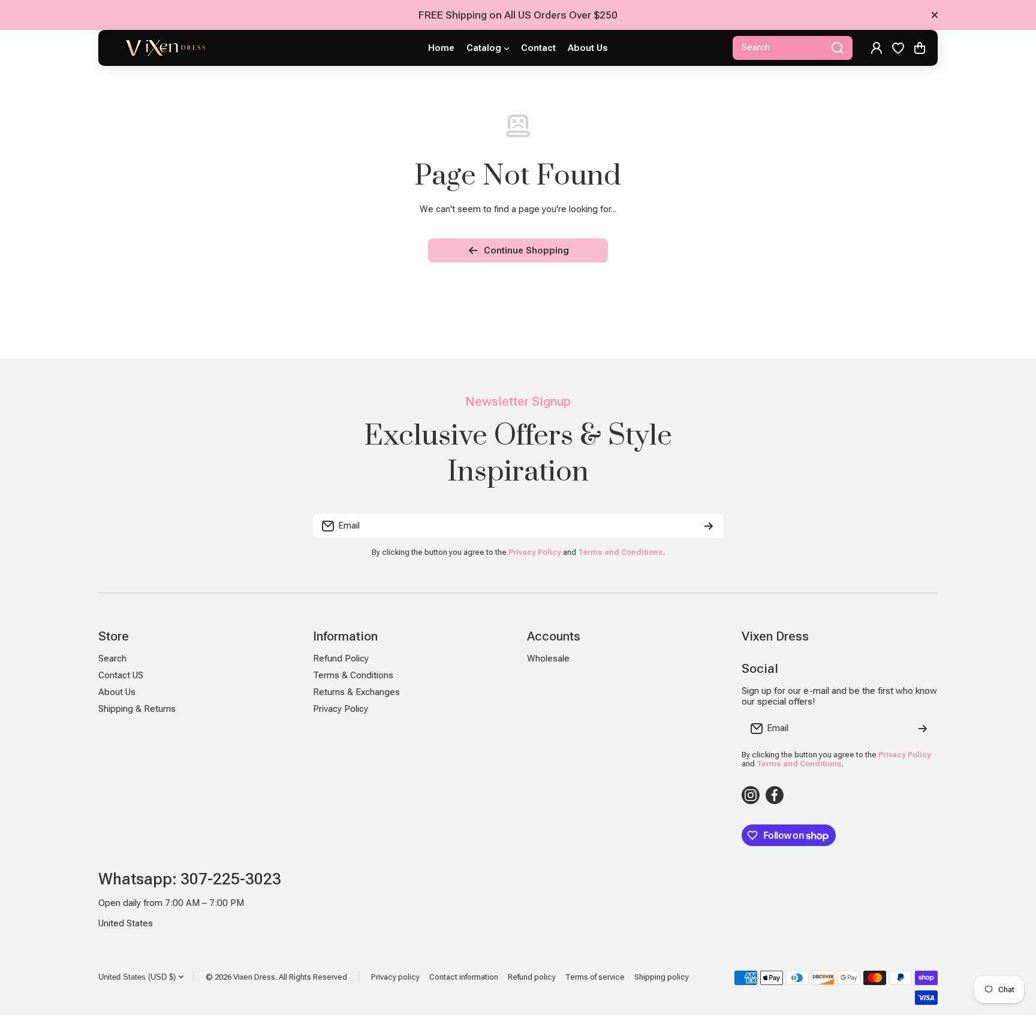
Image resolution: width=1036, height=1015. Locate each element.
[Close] (935, 15)
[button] (920, 48)
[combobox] (793, 48)
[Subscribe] (709, 526)
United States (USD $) (137, 976)
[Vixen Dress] (164, 48)
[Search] (838, 48)
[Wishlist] (898, 48)
